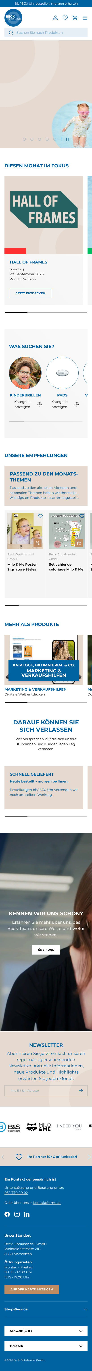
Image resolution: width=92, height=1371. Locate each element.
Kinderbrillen (25, 395)
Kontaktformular (47, 1203)
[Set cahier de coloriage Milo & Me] (67, 531)
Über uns (46, 949)
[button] (75, 18)
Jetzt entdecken (46, 113)
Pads (62, 395)
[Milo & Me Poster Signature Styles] (25, 531)
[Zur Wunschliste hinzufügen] (40, 515)
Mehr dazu (67, 3)
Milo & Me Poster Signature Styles (22, 567)
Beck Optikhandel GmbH (29, 1360)
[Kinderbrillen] (25, 373)
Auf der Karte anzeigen (31, 1289)
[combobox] (46, 32)
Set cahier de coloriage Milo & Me (66, 567)
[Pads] (62, 373)
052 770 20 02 (16, 1193)
